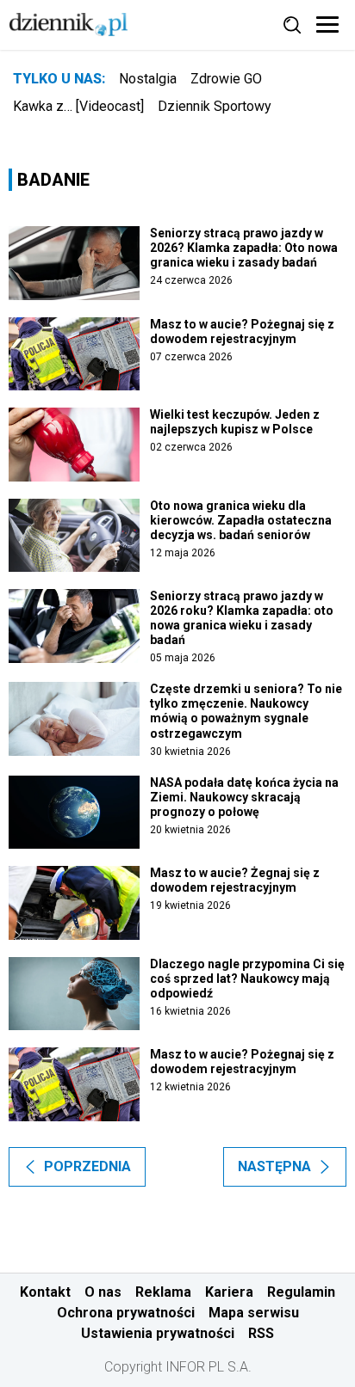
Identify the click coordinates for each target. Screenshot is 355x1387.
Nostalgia (148, 79)
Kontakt (45, 1292)
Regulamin (301, 1292)
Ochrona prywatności (126, 1312)
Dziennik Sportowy (214, 106)
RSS (261, 1333)
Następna (274, 1166)
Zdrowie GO (226, 79)
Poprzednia (87, 1166)
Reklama (163, 1292)
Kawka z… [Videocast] (78, 106)
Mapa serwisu (254, 1312)
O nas (102, 1292)
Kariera (229, 1292)
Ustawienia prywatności (157, 1333)
